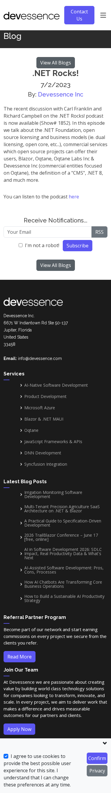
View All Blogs (55, 62)
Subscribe (78, 245)
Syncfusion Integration (45, 464)
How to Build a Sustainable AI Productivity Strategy (64, 598)
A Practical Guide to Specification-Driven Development (62, 523)
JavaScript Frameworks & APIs (53, 442)
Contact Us (79, 15)
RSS (99, 232)
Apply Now (19, 729)
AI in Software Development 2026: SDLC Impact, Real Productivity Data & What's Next (63, 553)
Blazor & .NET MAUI (43, 419)
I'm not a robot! (42, 245)
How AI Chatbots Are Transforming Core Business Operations (63, 584)
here (74, 196)
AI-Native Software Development (56, 385)
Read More (19, 656)
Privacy (97, 770)
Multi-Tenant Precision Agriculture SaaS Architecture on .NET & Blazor (62, 509)
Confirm (97, 758)
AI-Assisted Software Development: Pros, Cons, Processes (64, 570)
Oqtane (31, 430)
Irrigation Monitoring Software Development (53, 494)
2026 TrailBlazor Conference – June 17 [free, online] (61, 537)
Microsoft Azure (39, 408)
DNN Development (42, 453)
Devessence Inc (60, 94)
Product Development (45, 396)
